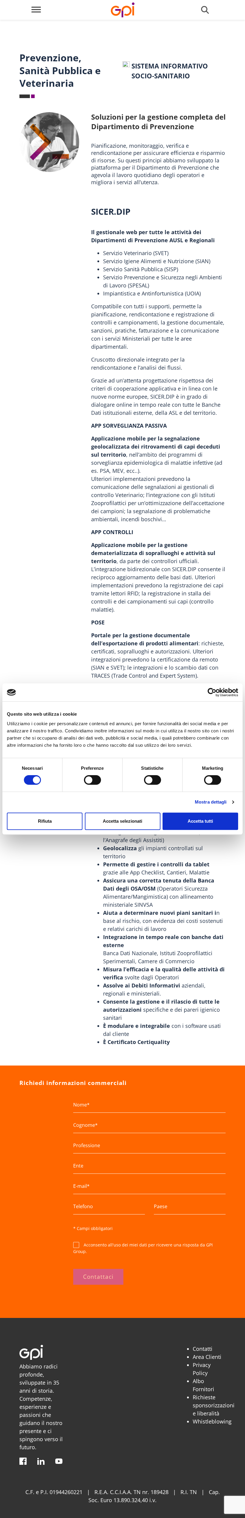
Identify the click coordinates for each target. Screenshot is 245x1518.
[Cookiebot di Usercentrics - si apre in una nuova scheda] (212, 692)
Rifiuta (45, 821)
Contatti (202, 1348)
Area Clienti (207, 1356)
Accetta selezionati (122, 821)
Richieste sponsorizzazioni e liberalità (214, 1405)
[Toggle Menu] (36, 9)
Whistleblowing (212, 1421)
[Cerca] (205, 10)
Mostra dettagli (211, 801)
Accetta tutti (200, 821)
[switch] (92, 780)
